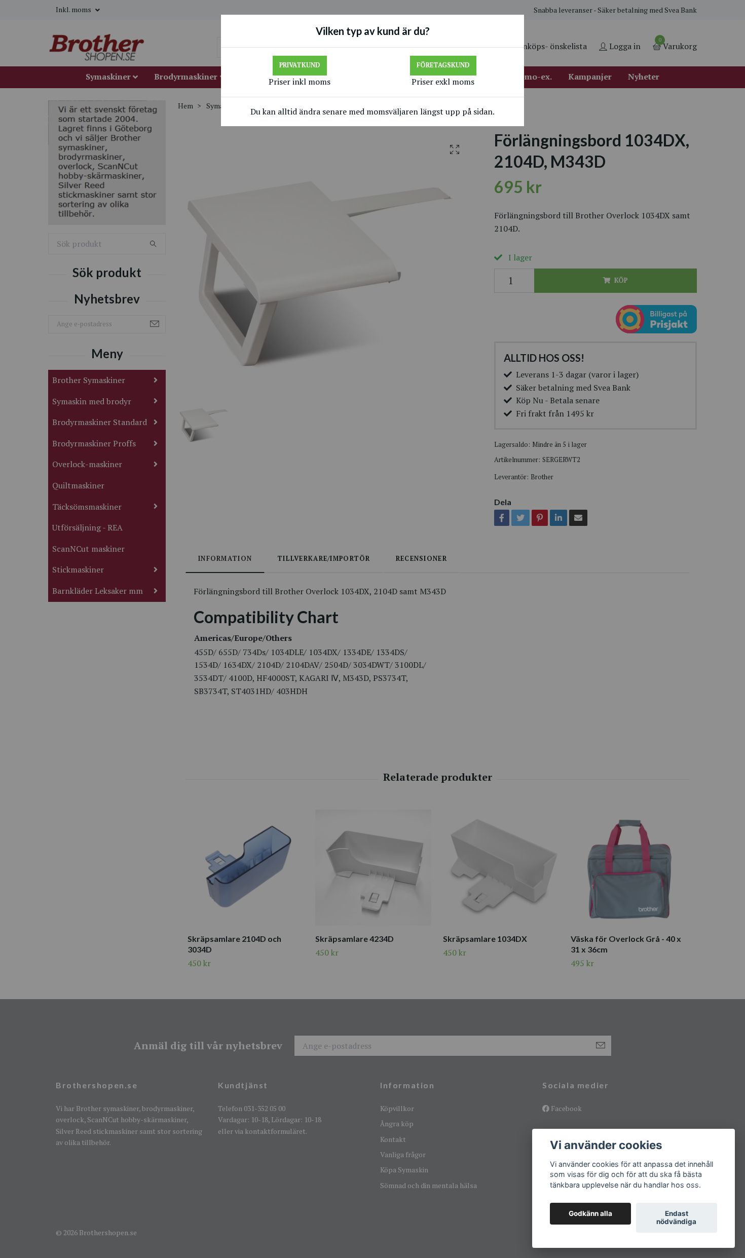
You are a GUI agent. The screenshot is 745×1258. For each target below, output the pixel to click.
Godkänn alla (590, 1214)
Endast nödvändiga (676, 1218)
